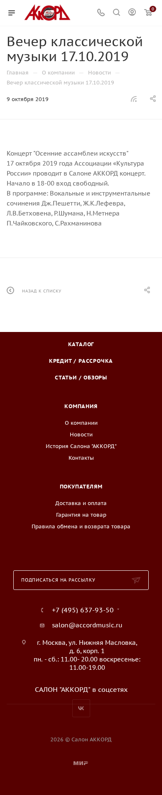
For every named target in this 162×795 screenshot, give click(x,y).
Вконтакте (81, 708)
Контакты (81, 457)
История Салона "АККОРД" (81, 446)
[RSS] (134, 99)
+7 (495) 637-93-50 (83, 610)
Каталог (81, 344)
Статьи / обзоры (81, 377)
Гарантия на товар (81, 514)
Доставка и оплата (81, 503)
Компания (80, 406)
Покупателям (81, 486)
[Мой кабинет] (132, 13)
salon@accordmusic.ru (87, 625)
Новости (81, 434)
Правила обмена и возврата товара (81, 526)
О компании (81, 422)
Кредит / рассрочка (81, 360)
